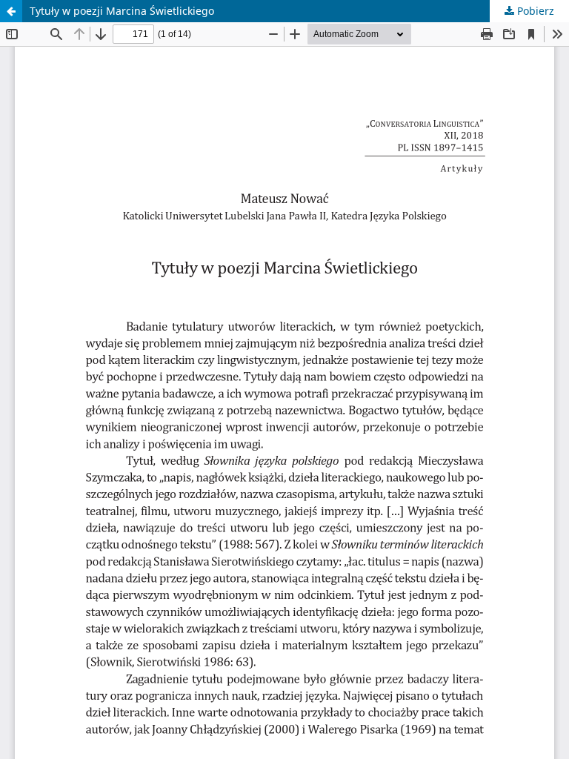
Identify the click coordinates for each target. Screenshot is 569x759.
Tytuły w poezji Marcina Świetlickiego (122, 11)
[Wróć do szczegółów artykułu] (11, 11)
